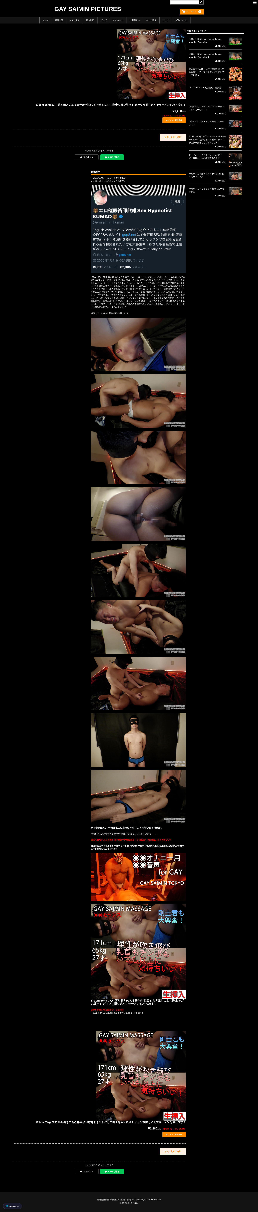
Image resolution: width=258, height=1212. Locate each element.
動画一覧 (59, 20)
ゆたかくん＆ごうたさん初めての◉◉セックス (206, 190)
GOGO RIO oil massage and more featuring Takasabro (205, 40)
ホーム (46, 20)
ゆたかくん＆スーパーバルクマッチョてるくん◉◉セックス (206, 108)
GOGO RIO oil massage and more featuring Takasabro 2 (205, 55)
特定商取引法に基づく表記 (129, 1203)
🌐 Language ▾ (12, 1206)
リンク (166, 20)
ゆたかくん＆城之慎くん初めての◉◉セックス (206, 123)
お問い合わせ (181, 20)
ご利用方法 (134, 20)
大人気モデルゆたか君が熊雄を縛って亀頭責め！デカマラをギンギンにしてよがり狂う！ (206, 72)
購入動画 (90, 20)
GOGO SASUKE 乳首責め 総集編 (205, 87)
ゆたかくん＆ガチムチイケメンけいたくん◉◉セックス (206, 175)
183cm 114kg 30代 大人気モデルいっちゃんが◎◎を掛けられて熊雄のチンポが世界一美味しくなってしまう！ (207, 139)
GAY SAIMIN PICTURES (87, 9)
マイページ (118, 20)
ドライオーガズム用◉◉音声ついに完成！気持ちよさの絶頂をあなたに (205, 156)
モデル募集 (151, 20)
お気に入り (74, 20)
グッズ (103, 20)
